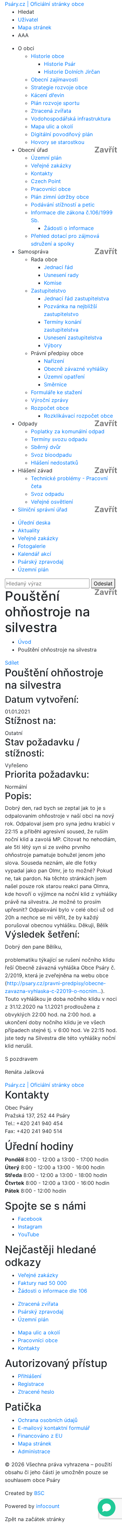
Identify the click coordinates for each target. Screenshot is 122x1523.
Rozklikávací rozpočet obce (78, 415)
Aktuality (29, 530)
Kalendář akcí (34, 554)
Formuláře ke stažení (56, 392)
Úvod (24, 642)
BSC (39, 1493)
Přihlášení (29, 1376)
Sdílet (12, 662)
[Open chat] (106, 1507)
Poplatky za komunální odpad (67, 431)
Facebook (30, 1218)
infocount (48, 1506)
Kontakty (42, 173)
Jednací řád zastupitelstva (76, 298)
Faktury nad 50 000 (42, 1283)
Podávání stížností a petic (63, 204)
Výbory (53, 345)
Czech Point (46, 181)
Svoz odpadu (47, 494)
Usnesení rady (61, 275)
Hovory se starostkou (57, 142)
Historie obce (47, 56)
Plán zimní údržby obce (60, 197)
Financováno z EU (40, 1435)
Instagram (30, 1226)
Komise (52, 283)
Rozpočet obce (50, 408)
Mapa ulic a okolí (52, 126)
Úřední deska (34, 522)
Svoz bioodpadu (51, 455)
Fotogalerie (32, 546)
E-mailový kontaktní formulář (54, 1428)
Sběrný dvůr (46, 447)
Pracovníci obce (51, 189)
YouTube (28, 1234)
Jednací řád (58, 267)
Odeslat (103, 583)
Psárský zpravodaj (40, 561)
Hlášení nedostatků (54, 462)
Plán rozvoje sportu (55, 103)
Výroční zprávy (49, 400)
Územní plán (46, 157)
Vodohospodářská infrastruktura (71, 118)
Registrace (31, 1384)
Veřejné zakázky (51, 165)
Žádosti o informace (69, 228)
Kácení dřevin (47, 95)
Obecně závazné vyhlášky (76, 369)
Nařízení (54, 361)
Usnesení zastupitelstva (73, 337)
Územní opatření (64, 376)
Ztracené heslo (36, 1391)
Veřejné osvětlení (52, 501)
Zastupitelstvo (48, 290)
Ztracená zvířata (51, 111)
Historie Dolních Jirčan (72, 71)
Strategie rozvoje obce (59, 87)
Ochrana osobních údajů (47, 1420)
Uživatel (28, 19)
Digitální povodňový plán (62, 134)
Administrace (34, 1451)
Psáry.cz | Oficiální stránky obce (44, 4)
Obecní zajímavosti (54, 79)
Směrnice (55, 384)
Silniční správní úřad (42, 509)
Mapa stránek (34, 27)
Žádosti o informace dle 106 (52, 1290)
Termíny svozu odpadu (59, 439)
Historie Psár (59, 64)
